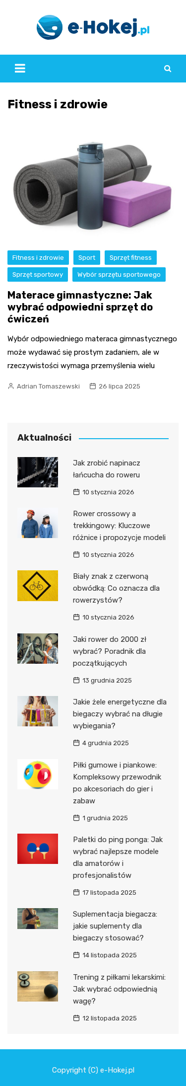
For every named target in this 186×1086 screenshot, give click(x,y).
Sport (86, 257)
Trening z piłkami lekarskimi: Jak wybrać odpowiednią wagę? (119, 989)
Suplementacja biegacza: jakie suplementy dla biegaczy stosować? (115, 926)
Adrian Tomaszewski (48, 386)
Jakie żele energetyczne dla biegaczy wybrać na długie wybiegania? (120, 714)
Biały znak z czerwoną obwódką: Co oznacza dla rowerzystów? (116, 588)
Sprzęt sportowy (37, 274)
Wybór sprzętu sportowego (119, 274)
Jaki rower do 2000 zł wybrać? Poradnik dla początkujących (109, 651)
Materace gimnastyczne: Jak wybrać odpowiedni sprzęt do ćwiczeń (80, 307)
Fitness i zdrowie (38, 257)
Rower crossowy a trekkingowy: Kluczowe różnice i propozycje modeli (119, 525)
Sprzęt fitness (131, 257)
